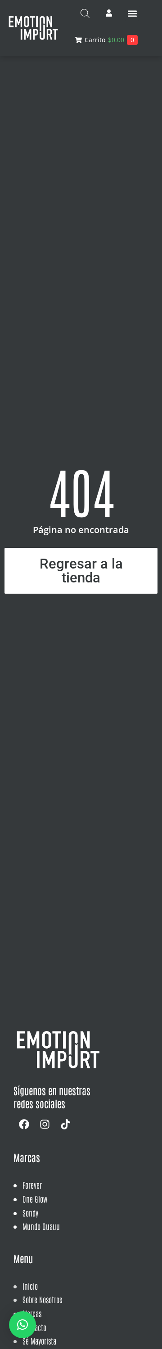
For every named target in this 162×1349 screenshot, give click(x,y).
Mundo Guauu (41, 1226)
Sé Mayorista (39, 1340)
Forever (32, 1185)
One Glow (34, 1199)
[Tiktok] (65, 1124)
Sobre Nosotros (42, 1299)
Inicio (30, 1286)
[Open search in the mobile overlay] (85, 13)
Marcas (31, 1313)
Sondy (30, 1212)
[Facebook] (24, 1124)
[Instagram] (44, 1124)
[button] (132, 13)
